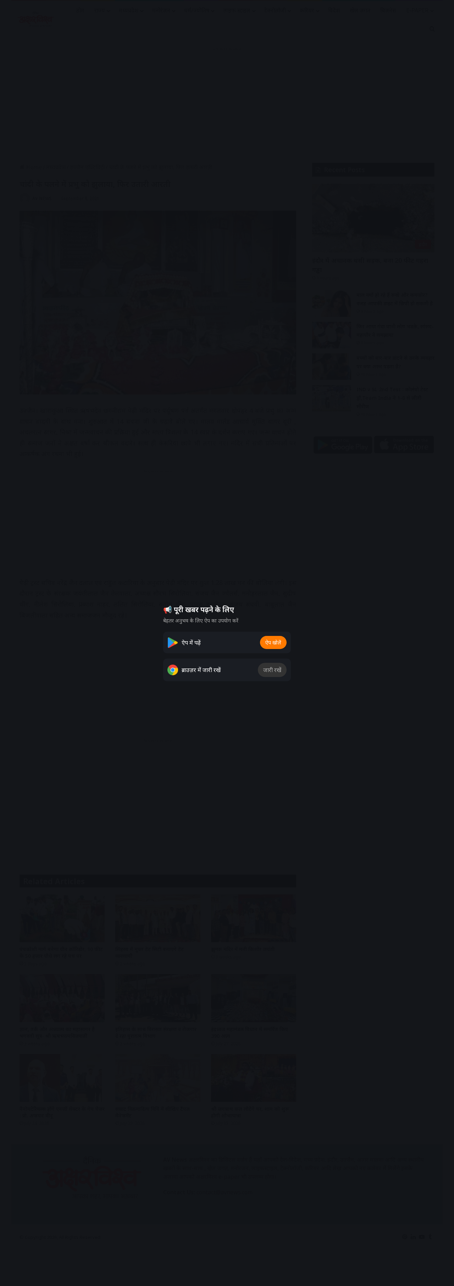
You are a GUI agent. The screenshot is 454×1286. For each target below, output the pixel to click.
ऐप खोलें (273, 642)
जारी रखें (272, 670)
